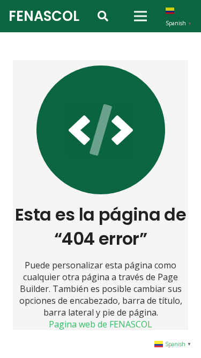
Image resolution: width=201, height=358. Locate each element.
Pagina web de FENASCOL (100, 324)
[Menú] (140, 16)
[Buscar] (103, 16)
